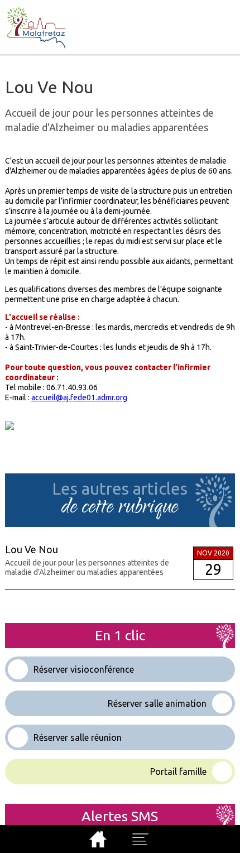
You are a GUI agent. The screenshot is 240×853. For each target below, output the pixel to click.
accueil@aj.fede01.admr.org (79, 397)
